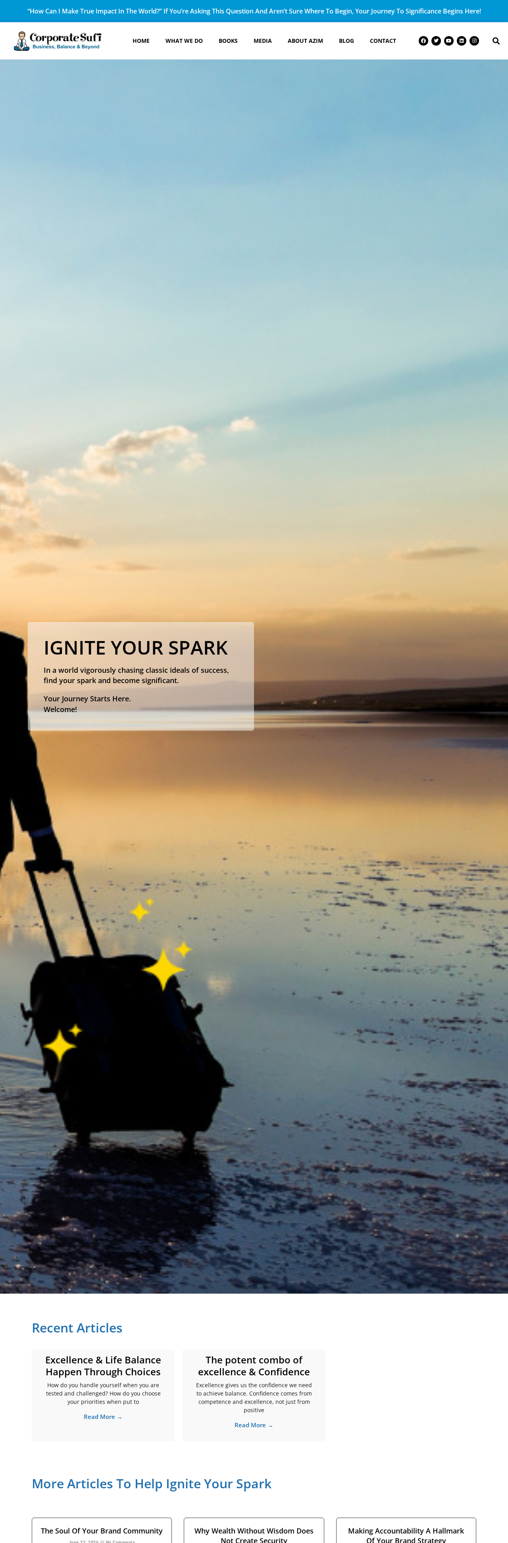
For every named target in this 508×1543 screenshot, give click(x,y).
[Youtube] (449, 41)
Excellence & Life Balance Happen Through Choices (103, 1365)
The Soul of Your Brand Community (102, 1530)
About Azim (305, 40)
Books (228, 40)
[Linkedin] (461, 41)
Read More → (103, 1416)
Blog (346, 40)
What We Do (184, 40)
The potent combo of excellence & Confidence (254, 1365)
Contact (383, 40)
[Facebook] (423, 41)
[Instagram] (474, 41)
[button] (496, 40)
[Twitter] (436, 41)
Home (141, 40)
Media (263, 40)
